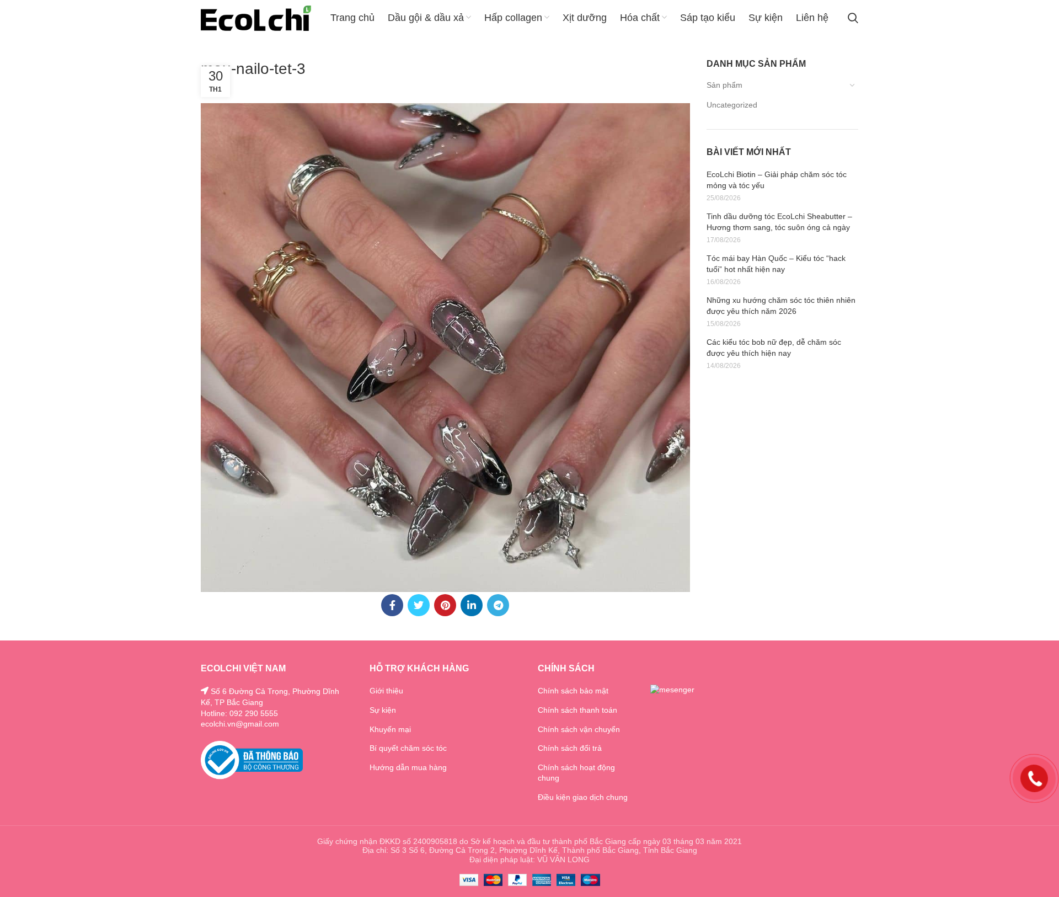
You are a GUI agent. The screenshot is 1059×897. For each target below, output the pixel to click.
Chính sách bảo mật (573, 690)
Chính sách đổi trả (570, 748)
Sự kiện (383, 710)
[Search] (853, 18)
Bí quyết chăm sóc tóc (408, 748)
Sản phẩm (724, 85)
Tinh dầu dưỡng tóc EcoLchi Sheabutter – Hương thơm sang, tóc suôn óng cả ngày (779, 222)
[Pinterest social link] (445, 605)
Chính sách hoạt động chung (576, 773)
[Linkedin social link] (472, 605)
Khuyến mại (390, 729)
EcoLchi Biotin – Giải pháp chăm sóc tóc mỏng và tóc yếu (777, 180)
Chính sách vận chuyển (579, 729)
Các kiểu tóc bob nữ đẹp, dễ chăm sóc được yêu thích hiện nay (774, 347)
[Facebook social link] (392, 605)
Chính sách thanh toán (577, 710)
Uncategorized (732, 104)
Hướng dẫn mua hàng (408, 767)
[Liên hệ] (1034, 777)
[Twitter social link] (419, 605)
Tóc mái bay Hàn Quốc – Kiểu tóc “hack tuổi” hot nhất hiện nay (776, 264)
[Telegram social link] (498, 605)
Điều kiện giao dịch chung (583, 797)
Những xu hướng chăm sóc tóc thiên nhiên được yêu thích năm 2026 (781, 306)
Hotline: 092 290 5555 (239, 713)
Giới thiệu (386, 690)
